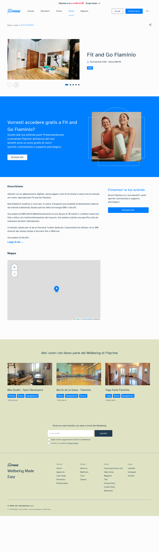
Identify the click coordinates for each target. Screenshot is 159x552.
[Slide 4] (76, 84)
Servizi (59, 468)
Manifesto (84, 472)
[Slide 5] (79, 84)
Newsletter (108, 491)
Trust (82, 476)
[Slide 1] (66, 84)
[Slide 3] (73, 84)
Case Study (61, 476)
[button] (117, 11)
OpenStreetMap (87, 319)
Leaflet (77, 319)
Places (9, 25)
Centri (16, 25)
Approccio (60, 472)
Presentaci (60, 479)
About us (83, 468)
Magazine (108, 476)
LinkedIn (131, 468)
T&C (106, 479)
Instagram (132, 472)
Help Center (109, 472)
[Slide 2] (70, 84)
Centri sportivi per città (113, 468)
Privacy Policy (73, 443)
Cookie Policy (109, 487)
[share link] (150, 24)
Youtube (131, 476)
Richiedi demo (62, 483)
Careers (83, 479)
